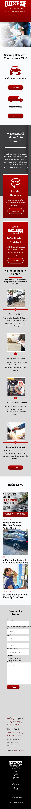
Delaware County (11, 718)
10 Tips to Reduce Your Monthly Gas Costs (15, 596)
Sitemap (20, 802)
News (15, 19)
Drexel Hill (16, 720)
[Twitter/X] (17, 790)
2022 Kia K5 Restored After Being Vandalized (15, 561)
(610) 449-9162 (19, 750)
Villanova (16, 724)
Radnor (13, 723)
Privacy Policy (12, 802)
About (15, 16)
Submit (13, 687)
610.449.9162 (22, 12)
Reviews (15, 17)
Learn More (15, 87)
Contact (15, 22)
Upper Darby (10, 724)
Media (14, 721)
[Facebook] (14, 790)
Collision (15, 14)
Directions (15, 20)
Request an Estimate (15, 658)
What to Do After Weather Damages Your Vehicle (13, 525)
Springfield (19, 723)
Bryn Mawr (10, 720)
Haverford (9, 721)
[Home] (15, 5)
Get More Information (16, 660)
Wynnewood (10, 726)
